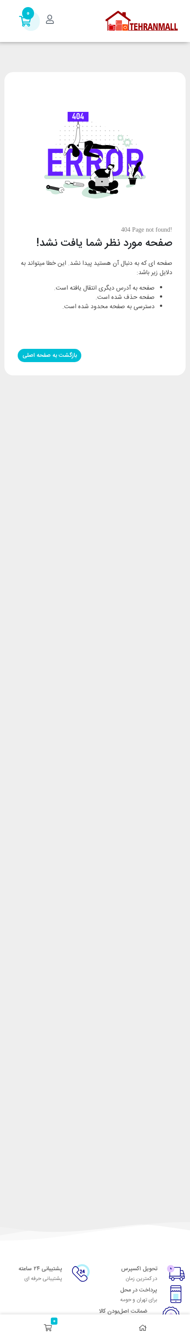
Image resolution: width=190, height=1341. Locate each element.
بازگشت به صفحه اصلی (50, 355)
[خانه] (142, 1327)
